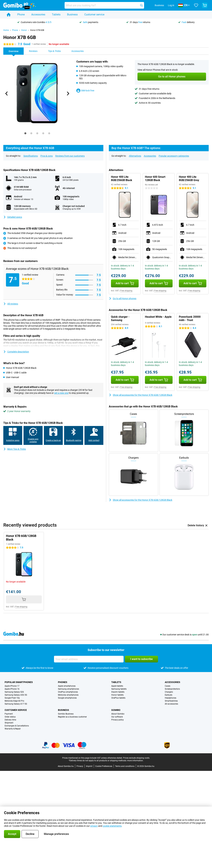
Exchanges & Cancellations (17, 726)
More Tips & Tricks (16, 449)
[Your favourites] (196, 5)
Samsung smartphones (68, 689)
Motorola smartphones (68, 695)
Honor (24, 30)
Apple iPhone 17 (12, 686)
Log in (171, 5)
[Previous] (6, 93)
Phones (62, 682)
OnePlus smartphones (68, 692)
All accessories (171, 704)
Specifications (30, 156)
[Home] (8, 15)
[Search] (141, 5)
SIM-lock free (87, 90)
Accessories (38, 14)
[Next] (67, 93)
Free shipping (126, 291)
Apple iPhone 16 (12, 689)
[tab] (25, 133)
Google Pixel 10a (12, 698)
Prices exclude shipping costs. (136, 758)
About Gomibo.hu (66, 766)
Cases (167, 686)
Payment (9, 714)
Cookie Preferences (103, 766)
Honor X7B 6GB (37, 30)
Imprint (89, 766)
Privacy (80, 766)
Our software (117, 717)
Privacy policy (117, 720)
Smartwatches (171, 701)
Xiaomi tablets (117, 692)
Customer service (94, 14)
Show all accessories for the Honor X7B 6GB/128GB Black (142, 395)
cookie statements (112, 826)
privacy (94, 826)
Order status (10, 717)
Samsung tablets (119, 689)
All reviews (12, 303)
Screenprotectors (172, 689)
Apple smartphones (67, 686)
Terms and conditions (124, 766)
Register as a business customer (72, 717)
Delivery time (10, 720)
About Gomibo (117, 714)
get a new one (61, 393)
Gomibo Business (66, 714)
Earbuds (168, 695)
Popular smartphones (19, 682)
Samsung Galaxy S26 (14, 692)
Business (72, 14)
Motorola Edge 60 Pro (14, 701)
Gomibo (115, 710)
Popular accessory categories (174, 156)
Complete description (18, 351)
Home (6, 30)
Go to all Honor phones (124, 298)
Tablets (56, 14)
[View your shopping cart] (205, 5)
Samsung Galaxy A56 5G (16, 695)
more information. (135, 760)
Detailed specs (14, 217)
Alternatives (135, 156)
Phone (21, 14)
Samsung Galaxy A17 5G (16, 704)
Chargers (169, 692)
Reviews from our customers (70, 156)
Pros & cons (46, 156)
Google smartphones (67, 698)
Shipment (9, 723)
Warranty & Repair (13, 729)
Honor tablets (117, 695)
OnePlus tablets (118, 698)
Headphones (170, 698)
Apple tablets (117, 686)
